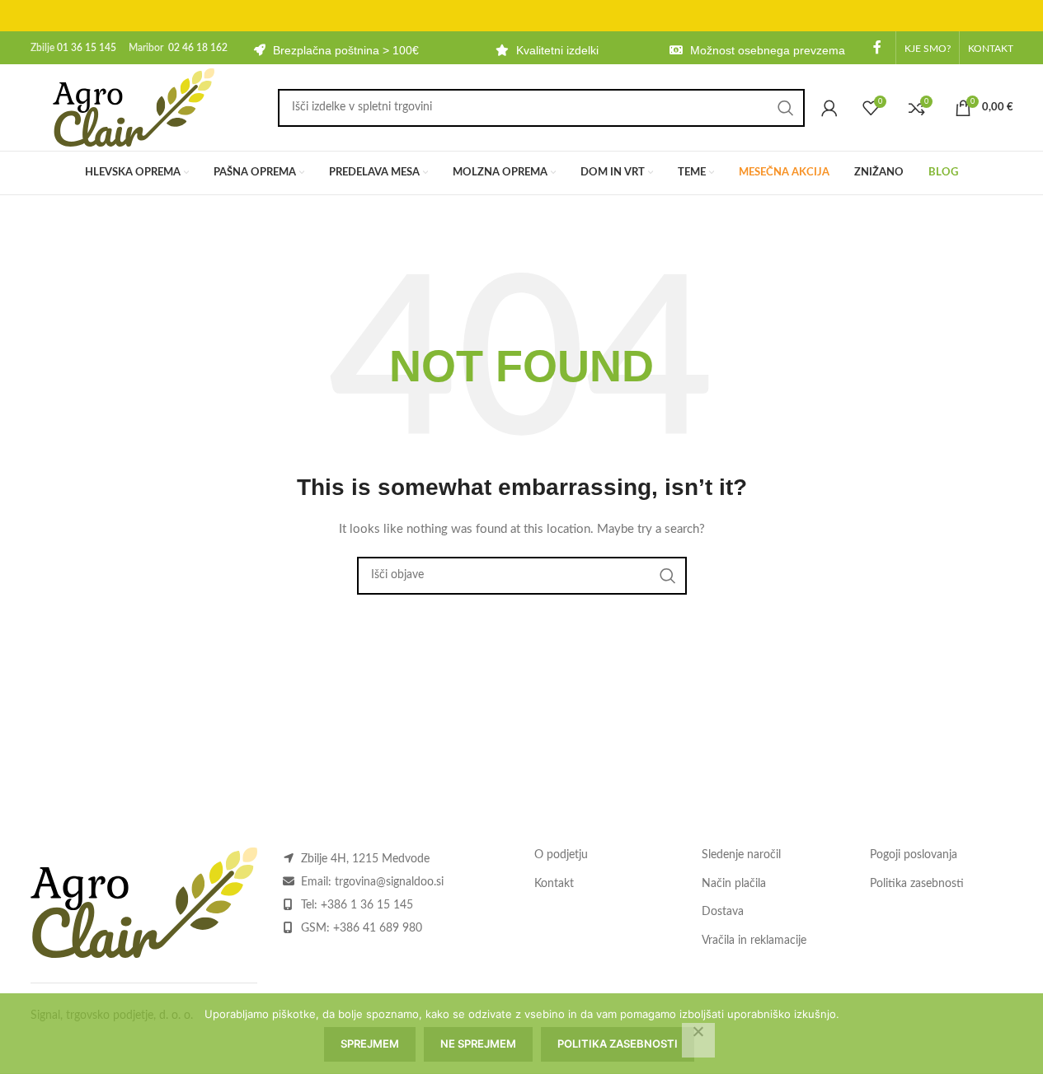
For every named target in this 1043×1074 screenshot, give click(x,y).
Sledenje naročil (741, 855)
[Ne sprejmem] (698, 1040)
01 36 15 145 (86, 48)
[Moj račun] (829, 107)
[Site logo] (134, 107)
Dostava (723, 912)
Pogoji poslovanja (913, 855)
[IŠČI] (786, 108)
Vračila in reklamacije (754, 940)
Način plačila (734, 884)
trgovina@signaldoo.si (389, 882)
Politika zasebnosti (917, 884)
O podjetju (561, 855)
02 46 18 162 (198, 48)
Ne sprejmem (478, 1043)
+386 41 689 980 (377, 928)
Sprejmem (370, 1043)
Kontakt (554, 884)
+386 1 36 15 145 (367, 905)
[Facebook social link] (877, 47)
